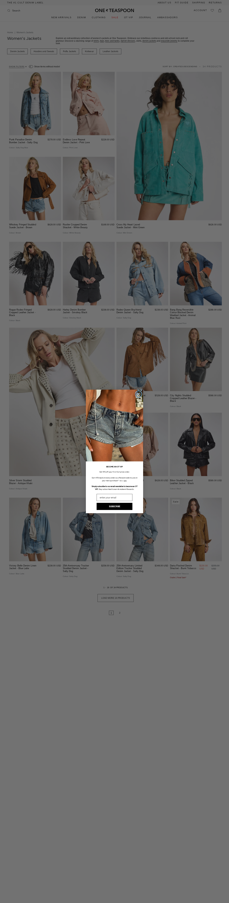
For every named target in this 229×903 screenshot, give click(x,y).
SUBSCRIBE (114, 506)
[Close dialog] (138, 394)
